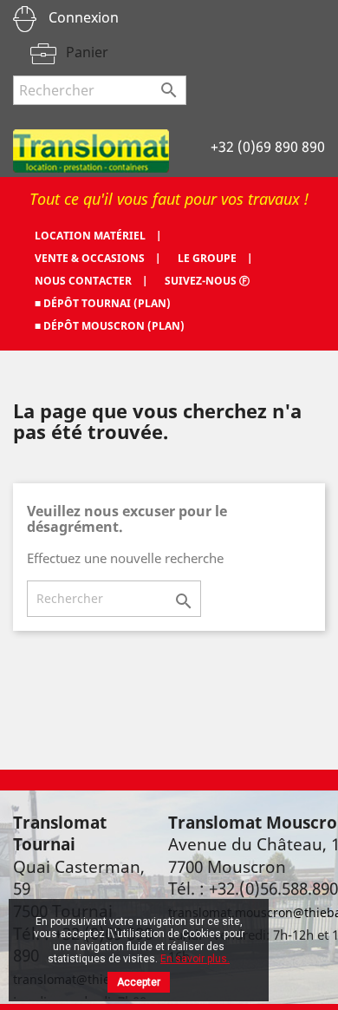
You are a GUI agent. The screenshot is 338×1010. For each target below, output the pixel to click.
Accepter (138, 982)
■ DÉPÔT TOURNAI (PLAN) (103, 303)
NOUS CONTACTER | (91, 280)
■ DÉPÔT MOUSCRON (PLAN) (110, 325)
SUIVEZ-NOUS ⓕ (207, 280)
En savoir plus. (195, 959)
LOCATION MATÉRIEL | (98, 235)
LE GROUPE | (215, 258)
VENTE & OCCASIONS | (97, 258)
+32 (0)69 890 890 (268, 146)
